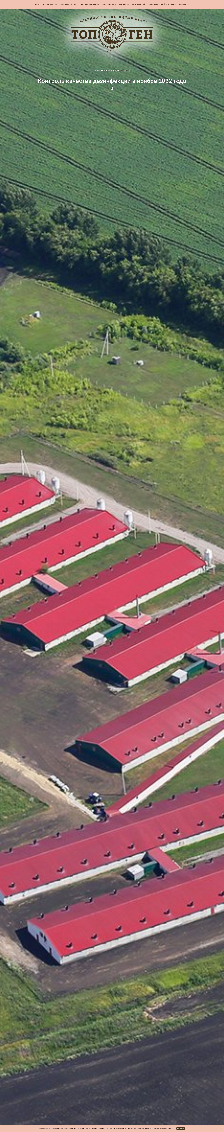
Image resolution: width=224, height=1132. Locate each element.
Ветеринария (50, 4)
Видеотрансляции (89, 4)
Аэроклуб (124, 4)
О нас (37, 4)
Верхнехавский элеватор (162, 4)
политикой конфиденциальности (162, 1128)
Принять (180, 1128)
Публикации (109, 4)
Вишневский (139, 4)
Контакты (184, 4)
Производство (68, 4)
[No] (221, 1128)
